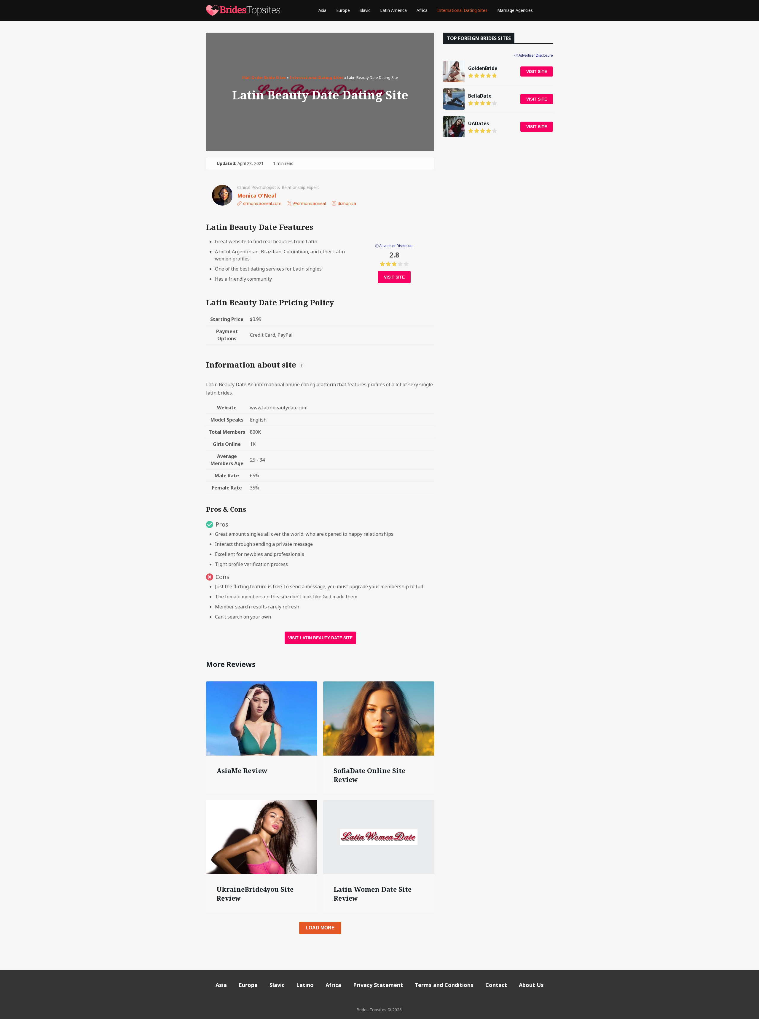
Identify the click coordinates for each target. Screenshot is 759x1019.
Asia (322, 10)
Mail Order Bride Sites (264, 77)
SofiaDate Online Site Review (369, 775)
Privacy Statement (378, 984)
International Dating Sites (462, 10)
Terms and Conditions (444, 984)
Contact (496, 984)
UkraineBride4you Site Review (255, 893)
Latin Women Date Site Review (373, 893)
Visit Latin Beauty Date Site (320, 637)
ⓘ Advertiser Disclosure (394, 246)
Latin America (393, 10)
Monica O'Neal (256, 195)
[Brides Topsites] (243, 10)
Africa (422, 10)
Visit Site (394, 277)
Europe (343, 10)
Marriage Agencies (515, 10)
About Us (531, 984)
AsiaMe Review (241, 770)
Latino (305, 984)
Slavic (365, 10)
